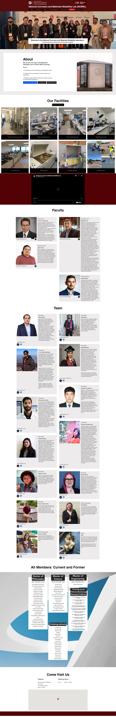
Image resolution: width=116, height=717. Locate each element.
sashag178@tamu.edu (21, 463)
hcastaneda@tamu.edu (21, 239)
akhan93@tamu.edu (21, 342)
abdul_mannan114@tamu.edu (65, 378)
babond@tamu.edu (63, 494)
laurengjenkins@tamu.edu (22, 554)
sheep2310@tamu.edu (64, 414)
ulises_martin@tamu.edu (65, 296)
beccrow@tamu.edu (21, 493)
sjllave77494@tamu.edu (21, 523)
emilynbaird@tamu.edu (64, 525)
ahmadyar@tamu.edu (21, 428)
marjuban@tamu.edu (21, 390)
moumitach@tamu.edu (64, 464)
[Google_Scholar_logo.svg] (21, 344)
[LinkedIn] (35, 239)
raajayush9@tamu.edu (64, 337)
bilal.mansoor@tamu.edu (65, 239)
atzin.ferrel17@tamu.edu (21, 265)
